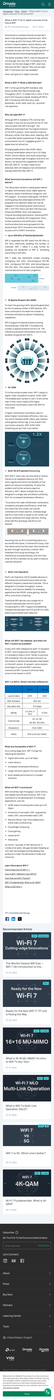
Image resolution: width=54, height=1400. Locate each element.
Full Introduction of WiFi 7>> (17, 869)
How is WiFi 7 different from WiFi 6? (21, 874)
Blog (17, 11)
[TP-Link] (10, 1350)
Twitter (19, 919)
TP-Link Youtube (13, 1260)
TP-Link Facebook (22, 1260)
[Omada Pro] (44, 1350)
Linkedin (13, 919)
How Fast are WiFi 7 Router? (17, 878)
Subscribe (43, 1245)
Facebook (7, 919)
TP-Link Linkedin (5, 1260)
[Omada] (27, 1350)
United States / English (19, 1337)
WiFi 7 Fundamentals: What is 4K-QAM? (23, 882)
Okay (27, 1393)
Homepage (8, 11)
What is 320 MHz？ (13, 886)
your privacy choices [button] (11, 1387)
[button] (43, 4)
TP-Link (26, 847)
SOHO (24, 11)
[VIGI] (10, 1358)
